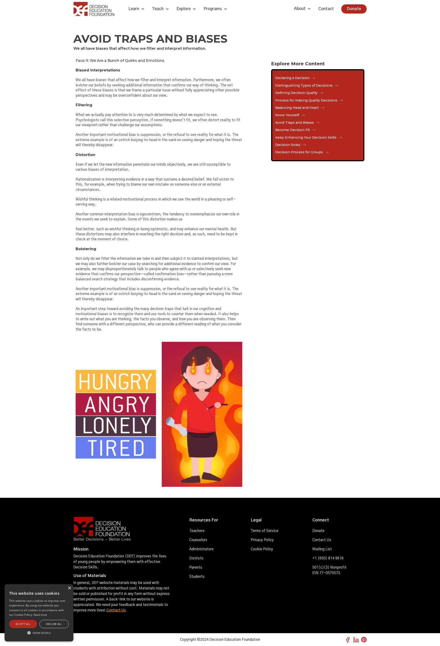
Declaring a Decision (292, 78)
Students (196, 576)
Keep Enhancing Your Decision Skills (305, 137)
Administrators (201, 549)
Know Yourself (287, 115)
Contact (326, 9)
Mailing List (322, 549)
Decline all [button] (54, 624)
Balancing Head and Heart (297, 108)
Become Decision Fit (292, 130)
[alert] (39, 612)
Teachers (196, 531)
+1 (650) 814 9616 (328, 558)
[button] (136, 9)
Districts (196, 558)
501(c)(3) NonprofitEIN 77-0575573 (329, 570)
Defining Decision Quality (296, 93)
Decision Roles (287, 145)
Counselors (198, 540)
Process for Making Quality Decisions (306, 100)
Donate (354, 9)
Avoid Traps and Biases (294, 122)
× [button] (69, 588)
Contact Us (116, 610)
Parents (195, 567)
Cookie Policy (262, 549)
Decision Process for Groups (299, 152)
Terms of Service (264, 531)
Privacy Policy (262, 540)
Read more (40, 614)
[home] (97, 9)
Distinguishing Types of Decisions (304, 85)
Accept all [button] (23, 624)
